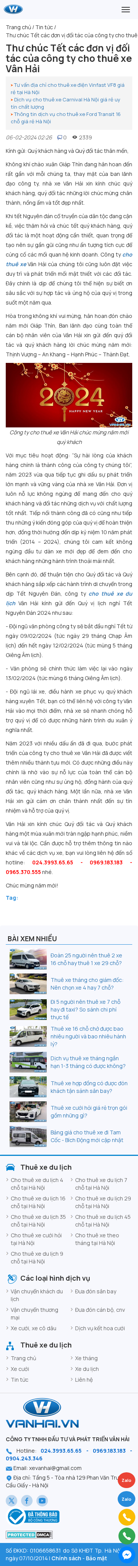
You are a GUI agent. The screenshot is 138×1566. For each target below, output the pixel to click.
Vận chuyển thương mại (34, 1313)
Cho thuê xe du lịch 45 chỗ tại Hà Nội (103, 1220)
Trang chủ (23, 1358)
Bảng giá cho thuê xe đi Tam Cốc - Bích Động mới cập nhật (87, 1136)
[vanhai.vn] (32, 1516)
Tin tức (19, 1379)
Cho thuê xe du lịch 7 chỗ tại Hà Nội (101, 1183)
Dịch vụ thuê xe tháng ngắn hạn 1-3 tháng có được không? (88, 1061)
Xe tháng (86, 1358)
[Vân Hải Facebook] (27, 1500)
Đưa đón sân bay (95, 1291)
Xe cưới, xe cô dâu (33, 1328)
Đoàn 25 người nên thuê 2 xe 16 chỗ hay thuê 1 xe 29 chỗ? (86, 959)
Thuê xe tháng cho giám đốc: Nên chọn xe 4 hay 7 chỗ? (87, 983)
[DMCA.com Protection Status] (29, 1534)
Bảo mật (96, 1558)
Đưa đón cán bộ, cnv (100, 1309)
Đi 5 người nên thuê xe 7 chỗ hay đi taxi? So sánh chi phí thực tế (85, 1009)
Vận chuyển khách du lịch (37, 1295)
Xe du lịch (87, 1368)
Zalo (126, 1499)
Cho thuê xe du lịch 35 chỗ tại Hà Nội (38, 1220)
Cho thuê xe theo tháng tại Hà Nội (97, 1239)
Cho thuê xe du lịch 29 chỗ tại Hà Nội (103, 1202)
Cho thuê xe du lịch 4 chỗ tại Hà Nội (37, 1183)
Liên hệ (84, 1379)
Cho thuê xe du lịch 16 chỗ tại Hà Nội (38, 1202)
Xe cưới (20, 1368)
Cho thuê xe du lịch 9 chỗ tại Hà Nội (37, 1257)
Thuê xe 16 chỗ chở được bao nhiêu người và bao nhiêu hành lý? (88, 1036)
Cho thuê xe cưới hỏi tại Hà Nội (36, 1239)
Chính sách (66, 1558)
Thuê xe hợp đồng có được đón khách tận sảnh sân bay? (89, 1086)
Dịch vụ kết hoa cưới (100, 1328)
